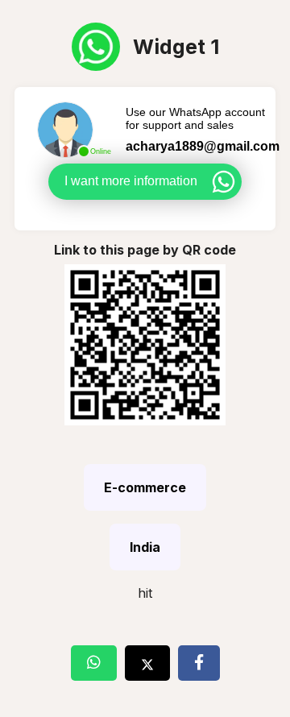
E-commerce (145, 487)
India (145, 547)
